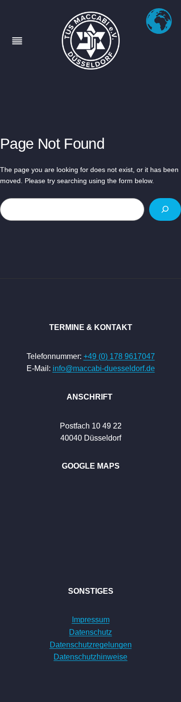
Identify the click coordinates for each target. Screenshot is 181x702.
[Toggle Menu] (17, 41)
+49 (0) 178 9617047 (119, 356)
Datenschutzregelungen (91, 645)
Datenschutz (90, 632)
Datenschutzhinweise (90, 657)
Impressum (91, 620)
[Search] (165, 209)
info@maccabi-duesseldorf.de (104, 368)
